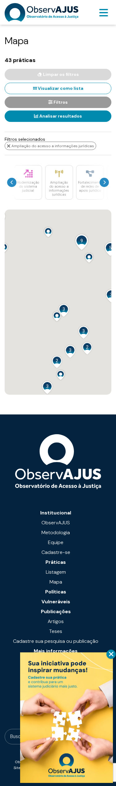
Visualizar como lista (60, 88)
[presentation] (11, 182)
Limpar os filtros (60, 74)
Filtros (60, 102)
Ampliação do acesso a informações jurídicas (52, 145)
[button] (48, 232)
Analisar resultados (60, 116)
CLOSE (111, 654)
